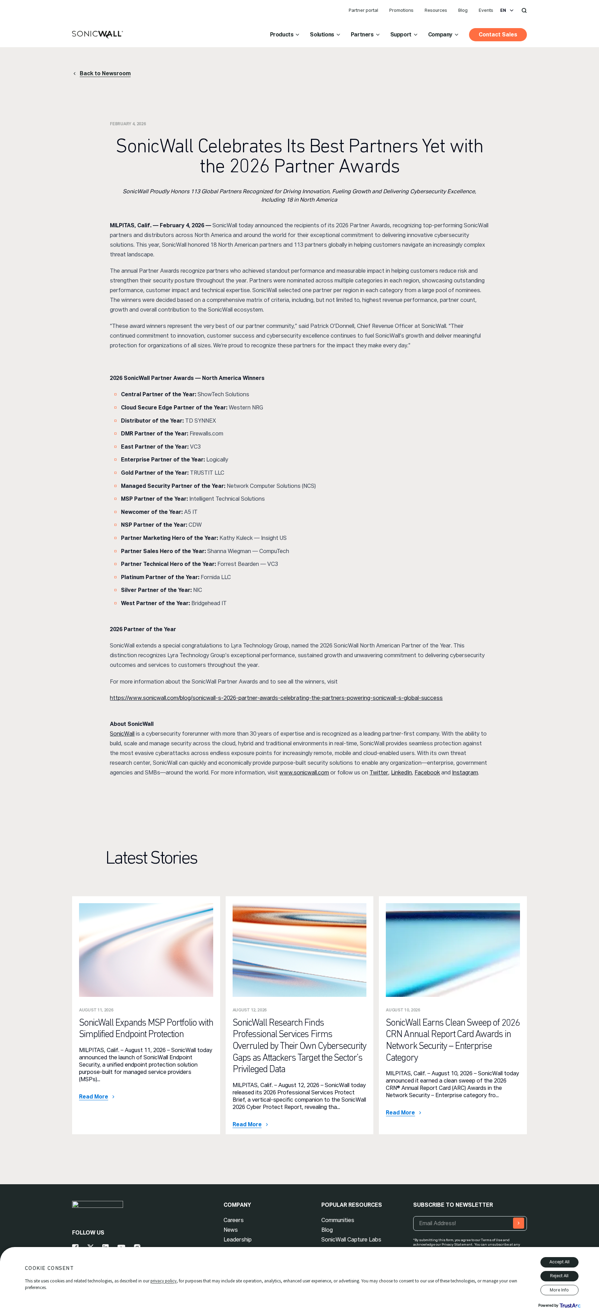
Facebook (427, 772)
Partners (362, 34)
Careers (234, 1220)
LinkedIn (401, 772)
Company (440, 34)
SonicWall (122, 733)
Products (282, 34)
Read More (93, 1097)
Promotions (401, 10)
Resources (436, 10)
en (503, 10)
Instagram (465, 772)
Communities (337, 1220)
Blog (463, 10)
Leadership (238, 1239)
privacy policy (163, 1281)
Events (486, 10)
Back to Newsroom (105, 73)
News (231, 1230)
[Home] (97, 35)
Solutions (322, 34)
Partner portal (363, 10)
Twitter (379, 772)
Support (400, 34)
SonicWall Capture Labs (351, 1239)
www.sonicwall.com (304, 772)
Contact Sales (498, 34)
